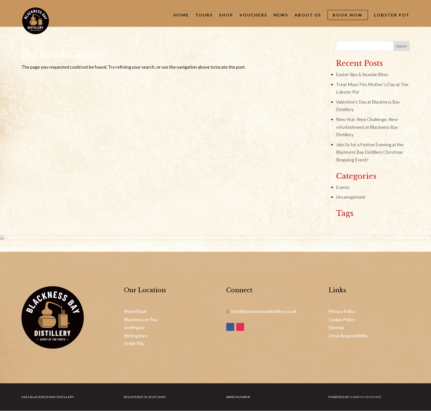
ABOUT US (308, 15)
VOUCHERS (253, 15)
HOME (181, 15)
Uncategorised (350, 197)
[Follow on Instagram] (240, 327)
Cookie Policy (341, 319)
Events (343, 187)
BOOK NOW (348, 14)
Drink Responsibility (348, 335)
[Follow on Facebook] (230, 327)
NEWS (281, 15)
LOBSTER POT (392, 15)
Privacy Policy (341, 311)
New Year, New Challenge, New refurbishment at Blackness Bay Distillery (367, 127)
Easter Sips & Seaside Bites (362, 74)
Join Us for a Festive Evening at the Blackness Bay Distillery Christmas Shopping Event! (370, 152)
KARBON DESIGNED (365, 397)
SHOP (226, 15)
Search (401, 46)
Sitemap (336, 327)
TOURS (204, 15)
